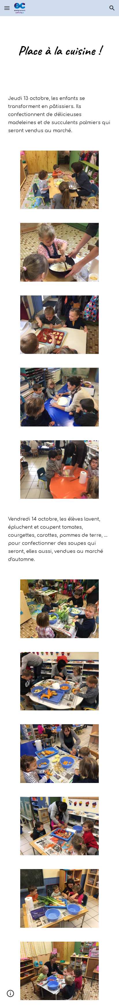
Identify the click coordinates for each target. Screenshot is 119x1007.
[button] (7, 8)
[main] (59, 50)
